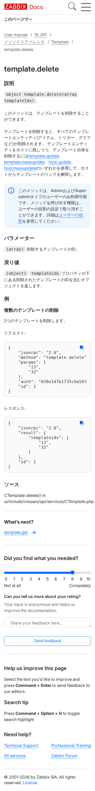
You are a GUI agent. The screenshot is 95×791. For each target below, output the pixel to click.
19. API (40, 34)
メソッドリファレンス (24, 41)
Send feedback (47, 641)
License (30, 782)
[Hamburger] (86, 7)
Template (60, 41)
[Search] (72, 7)
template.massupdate (24, 162)
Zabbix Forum (64, 755)
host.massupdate (20, 168)
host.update (60, 162)
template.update (43, 155)
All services (15, 755)
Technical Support (21, 745)
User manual (16, 34)
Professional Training (71, 745)
